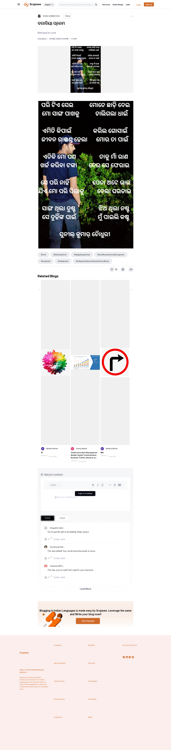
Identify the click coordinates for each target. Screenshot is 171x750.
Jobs (128, 5)
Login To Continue (85, 493)
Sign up (149, 4)
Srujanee (24, 652)
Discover (106, 5)
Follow (67, 16)
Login (138, 5)
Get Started (88, 621)
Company (57, 645)
